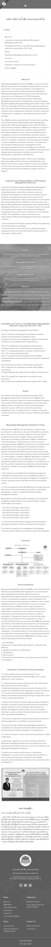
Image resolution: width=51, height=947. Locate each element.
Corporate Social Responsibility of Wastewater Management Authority (22, 41)
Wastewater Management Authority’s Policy (21, 55)
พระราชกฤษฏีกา (11, 68)
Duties (7, 51)
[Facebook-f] (21, 885)
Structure (8, 58)
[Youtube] (25, 885)
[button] (26, 5)
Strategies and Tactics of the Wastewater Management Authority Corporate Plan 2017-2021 (25, 47)
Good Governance (12, 61)
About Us (8, 37)
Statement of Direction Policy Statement (20, 65)
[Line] (30, 885)
